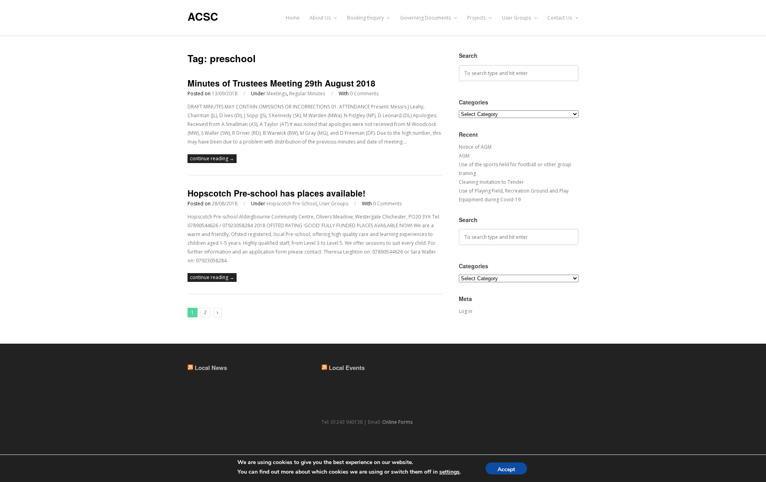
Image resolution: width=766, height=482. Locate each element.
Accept (506, 469)
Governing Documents (426, 17)
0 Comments (364, 93)
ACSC (203, 16)
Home (293, 17)
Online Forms (397, 422)
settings (449, 472)
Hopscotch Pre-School (292, 203)
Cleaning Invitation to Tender (491, 182)
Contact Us (560, 17)
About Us (321, 17)
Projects (477, 17)
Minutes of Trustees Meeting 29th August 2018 (281, 83)
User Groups (517, 17)
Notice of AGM (475, 147)
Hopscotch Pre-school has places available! (276, 193)
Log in (465, 311)
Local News (211, 367)
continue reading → (212, 158)
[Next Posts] (217, 312)
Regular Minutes (307, 93)
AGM (464, 155)
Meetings (277, 93)
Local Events (347, 367)
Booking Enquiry (366, 17)
